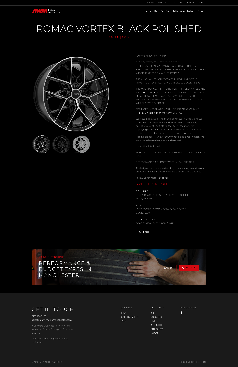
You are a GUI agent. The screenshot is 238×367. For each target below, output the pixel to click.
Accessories (156, 317)
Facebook (163, 177)
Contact (154, 333)
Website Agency (187, 362)
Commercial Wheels (130, 317)
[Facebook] (181, 312)
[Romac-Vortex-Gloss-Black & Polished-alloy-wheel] (71, 94)
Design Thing (201, 362)
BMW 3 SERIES (149, 92)
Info (152, 313)
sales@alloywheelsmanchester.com (52, 320)
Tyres (123, 321)
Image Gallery (157, 325)
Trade (153, 321)
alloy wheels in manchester (154, 112)
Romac (124, 313)
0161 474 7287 (39, 316)
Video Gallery (157, 329)
